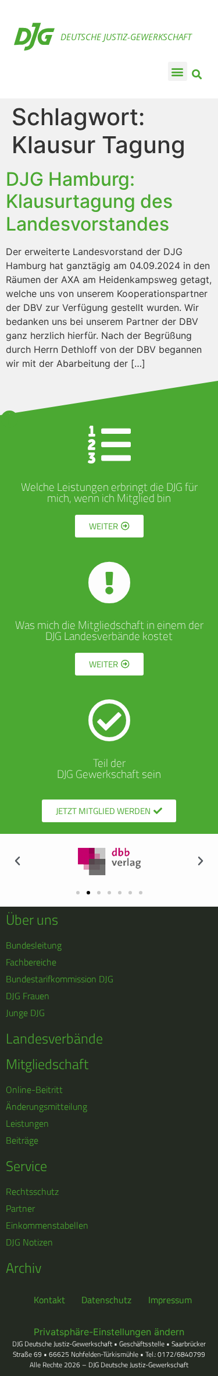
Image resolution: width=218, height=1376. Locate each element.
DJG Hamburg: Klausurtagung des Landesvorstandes (89, 201)
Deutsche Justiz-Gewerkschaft (125, 37)
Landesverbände (54, 1038)
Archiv (23, 1267)
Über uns (32, 919)
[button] (177, 71)
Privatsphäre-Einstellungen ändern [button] (109, 1332)
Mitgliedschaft (47, 1063)
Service (26, 1165)
